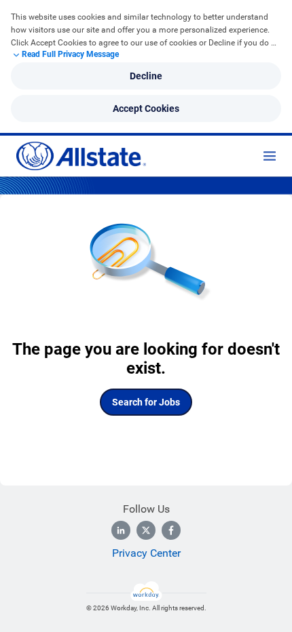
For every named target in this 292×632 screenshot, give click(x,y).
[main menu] (269, 156)
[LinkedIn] (120, 530)
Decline (146, 76)
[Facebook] (171, 530)
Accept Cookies (146, 108)
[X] (146, 530)
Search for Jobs (146, 402)
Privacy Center (146, 553)
